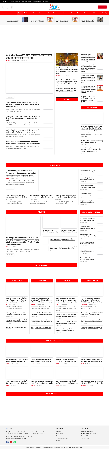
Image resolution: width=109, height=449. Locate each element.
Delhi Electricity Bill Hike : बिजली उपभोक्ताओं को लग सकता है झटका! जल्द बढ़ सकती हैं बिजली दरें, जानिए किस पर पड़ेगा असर (66, 382)
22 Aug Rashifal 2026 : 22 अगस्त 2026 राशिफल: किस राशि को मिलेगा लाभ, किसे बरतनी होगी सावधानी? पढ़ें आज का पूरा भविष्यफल (88, 89)
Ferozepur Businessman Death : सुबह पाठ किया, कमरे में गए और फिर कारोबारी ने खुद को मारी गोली (87, 186)
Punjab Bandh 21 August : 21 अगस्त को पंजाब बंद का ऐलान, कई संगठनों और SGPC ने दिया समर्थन (65, 196)
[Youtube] (11, 442)
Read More (10, 97)
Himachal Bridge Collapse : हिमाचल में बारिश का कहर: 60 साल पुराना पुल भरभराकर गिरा (17, 360)
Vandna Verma (16, 60)
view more (60, 340)
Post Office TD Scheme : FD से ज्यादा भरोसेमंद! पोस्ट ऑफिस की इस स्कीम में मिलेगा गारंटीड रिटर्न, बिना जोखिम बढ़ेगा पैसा (91, 149)
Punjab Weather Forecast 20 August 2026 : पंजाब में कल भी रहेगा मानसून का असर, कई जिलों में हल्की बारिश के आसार (17, 196)
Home (20, 13)
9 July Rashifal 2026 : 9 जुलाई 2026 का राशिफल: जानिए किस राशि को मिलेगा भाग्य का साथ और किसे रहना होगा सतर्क (91, 128)
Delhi (32, 363)
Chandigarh (84, 18)
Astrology (33, 18)
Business (55, 13)
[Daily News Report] (54, 7)
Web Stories (87, 13)
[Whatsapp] (14, 442)
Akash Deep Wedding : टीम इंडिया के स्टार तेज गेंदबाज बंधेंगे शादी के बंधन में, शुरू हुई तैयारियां (66, 329)
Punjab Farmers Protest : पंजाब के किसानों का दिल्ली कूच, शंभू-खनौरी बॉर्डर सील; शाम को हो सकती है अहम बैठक (91, 360)
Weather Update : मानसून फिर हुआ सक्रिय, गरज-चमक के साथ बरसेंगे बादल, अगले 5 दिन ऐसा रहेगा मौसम (88, 20)
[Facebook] (7, 442)
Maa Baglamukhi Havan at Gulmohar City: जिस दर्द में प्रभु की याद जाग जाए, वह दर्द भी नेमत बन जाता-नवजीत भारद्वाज (67, 70)
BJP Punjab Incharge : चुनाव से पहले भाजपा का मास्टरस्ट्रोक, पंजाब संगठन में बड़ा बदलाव (87, 171)
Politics (49, 13)
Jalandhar (58, 75)
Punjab (41, 13)
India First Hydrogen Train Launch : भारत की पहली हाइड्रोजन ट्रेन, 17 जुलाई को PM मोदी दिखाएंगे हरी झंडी (42, 382)
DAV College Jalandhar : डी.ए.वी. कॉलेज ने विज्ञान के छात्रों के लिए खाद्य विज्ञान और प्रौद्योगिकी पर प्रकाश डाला (17, 321)
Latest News (84, 132)
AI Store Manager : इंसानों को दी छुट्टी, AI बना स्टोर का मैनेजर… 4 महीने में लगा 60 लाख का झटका (92, 313)
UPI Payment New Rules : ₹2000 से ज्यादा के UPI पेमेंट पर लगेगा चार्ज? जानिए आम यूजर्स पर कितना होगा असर (92, 320)
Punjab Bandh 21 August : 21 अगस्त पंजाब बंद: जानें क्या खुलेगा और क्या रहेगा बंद (41, 196)
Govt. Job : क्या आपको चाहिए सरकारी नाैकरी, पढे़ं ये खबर (16, 328)
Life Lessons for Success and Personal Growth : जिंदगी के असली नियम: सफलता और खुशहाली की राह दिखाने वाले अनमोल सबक (41, 320)
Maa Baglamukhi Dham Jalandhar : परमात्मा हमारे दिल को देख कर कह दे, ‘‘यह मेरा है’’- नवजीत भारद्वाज (87, 250)
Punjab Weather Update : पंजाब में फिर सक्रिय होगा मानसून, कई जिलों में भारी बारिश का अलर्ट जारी (87, 201)
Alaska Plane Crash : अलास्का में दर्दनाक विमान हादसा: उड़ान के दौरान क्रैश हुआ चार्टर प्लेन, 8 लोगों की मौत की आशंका (23, 143)
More (78, 13)
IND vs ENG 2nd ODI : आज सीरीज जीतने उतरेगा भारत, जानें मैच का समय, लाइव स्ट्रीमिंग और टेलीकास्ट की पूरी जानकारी (66, 315)
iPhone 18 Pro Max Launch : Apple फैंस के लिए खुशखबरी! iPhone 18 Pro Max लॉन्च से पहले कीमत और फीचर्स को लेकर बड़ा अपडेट (13, 20)
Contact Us (102, 7)
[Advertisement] (54, 39)
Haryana (58, 363)
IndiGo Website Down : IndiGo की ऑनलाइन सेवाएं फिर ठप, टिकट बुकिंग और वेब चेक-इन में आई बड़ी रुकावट (23, 131)
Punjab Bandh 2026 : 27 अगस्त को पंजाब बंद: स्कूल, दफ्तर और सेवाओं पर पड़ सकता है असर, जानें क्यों (87, 194)
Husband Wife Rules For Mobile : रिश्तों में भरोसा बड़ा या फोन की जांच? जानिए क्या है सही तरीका (41, 313)
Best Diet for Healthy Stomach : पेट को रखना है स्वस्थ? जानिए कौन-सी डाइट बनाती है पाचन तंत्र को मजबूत (41, 328)
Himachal (8, 363)
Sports (73, 13)
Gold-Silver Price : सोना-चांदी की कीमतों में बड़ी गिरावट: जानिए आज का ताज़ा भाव (92, 141)
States (33, 13)
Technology (9, 18)
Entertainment (64, 13)
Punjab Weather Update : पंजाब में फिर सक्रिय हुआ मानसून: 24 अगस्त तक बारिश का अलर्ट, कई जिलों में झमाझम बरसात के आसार (88, 79)
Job (6, 304)
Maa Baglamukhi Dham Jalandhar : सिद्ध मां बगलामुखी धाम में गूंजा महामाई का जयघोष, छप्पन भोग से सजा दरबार (87, 235)
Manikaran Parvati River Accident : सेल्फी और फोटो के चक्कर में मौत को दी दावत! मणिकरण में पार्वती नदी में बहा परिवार (92, 382)
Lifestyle (33, 304)
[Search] (106, 13)
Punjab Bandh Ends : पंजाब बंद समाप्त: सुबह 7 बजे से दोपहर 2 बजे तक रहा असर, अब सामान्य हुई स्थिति (88, 99)
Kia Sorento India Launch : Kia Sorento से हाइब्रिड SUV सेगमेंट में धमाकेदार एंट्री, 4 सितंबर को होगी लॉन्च (92, 328)
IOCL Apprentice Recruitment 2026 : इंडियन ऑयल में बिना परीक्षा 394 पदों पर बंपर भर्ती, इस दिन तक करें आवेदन (16, 313)
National (26, 13)
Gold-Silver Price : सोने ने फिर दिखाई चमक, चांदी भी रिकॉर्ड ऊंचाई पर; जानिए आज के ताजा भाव (29, 56)
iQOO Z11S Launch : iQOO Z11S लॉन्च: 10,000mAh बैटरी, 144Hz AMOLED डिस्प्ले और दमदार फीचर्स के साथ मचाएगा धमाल (91, 300)
